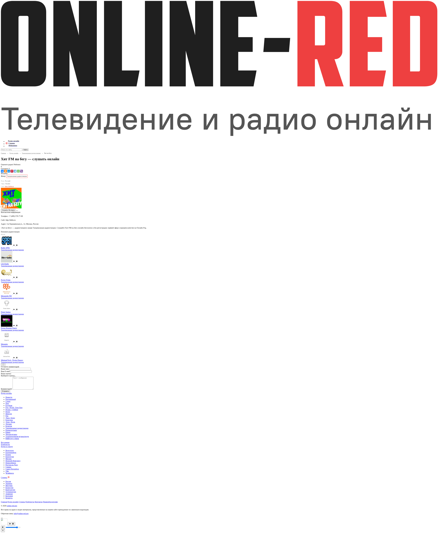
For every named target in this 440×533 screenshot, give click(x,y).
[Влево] (2, 234)
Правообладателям (50, 502)
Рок (7, 416)
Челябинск (10, 473)
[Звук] (3, 527)
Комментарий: (6, 389)
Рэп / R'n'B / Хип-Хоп (14, 408)
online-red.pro (12, 506)
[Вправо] (4, 234)
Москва (8, 459)
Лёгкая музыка (11, 434)
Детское (9, 424)
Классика (9, 420)
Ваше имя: (5, 369)
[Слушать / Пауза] (11, 524)
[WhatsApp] (18, 171)
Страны (22, 502)
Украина (9, 483)
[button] (15, 246)
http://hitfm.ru (9, 186)
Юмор (8, 432)
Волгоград (10, 450)
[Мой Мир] (8, 171)
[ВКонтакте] (2, 171)
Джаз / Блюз (10, 418)
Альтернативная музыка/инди (17, 436)
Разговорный (11, 399)
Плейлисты (29, 502)
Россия (8, 481)
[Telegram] (15, 171)
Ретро (8, 412)
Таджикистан (11, 492)
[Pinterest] (12, 171)
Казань (8, 455)
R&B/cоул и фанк (12, 439)
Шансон (9, 414)
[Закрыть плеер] (3, 530)
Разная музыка (11, 430)
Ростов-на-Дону (12, 465)
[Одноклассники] (5, 171)
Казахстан (9, 488)
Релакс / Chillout (12, 410)
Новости (9, 397)
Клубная (9, 405)
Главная (3, 153)
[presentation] (2, 364)
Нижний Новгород (13, 461)
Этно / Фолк (10, 422)
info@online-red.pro (21, 514)
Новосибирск (11, 463)
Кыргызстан (10, 490)
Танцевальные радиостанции (31, 153)
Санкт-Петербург (12, 469)
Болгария (9, 496)
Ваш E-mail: (5, 371)
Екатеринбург (11, 453)
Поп (7, 403)
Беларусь (9, 498)
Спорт (8, 401)
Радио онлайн (14, 153)
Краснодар (10, 457)
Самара (8, 467)
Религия (9, 426)
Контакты (39, 502)
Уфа (7, 471)
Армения (9, 494)
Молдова (9, 486)
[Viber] (21, 171)
